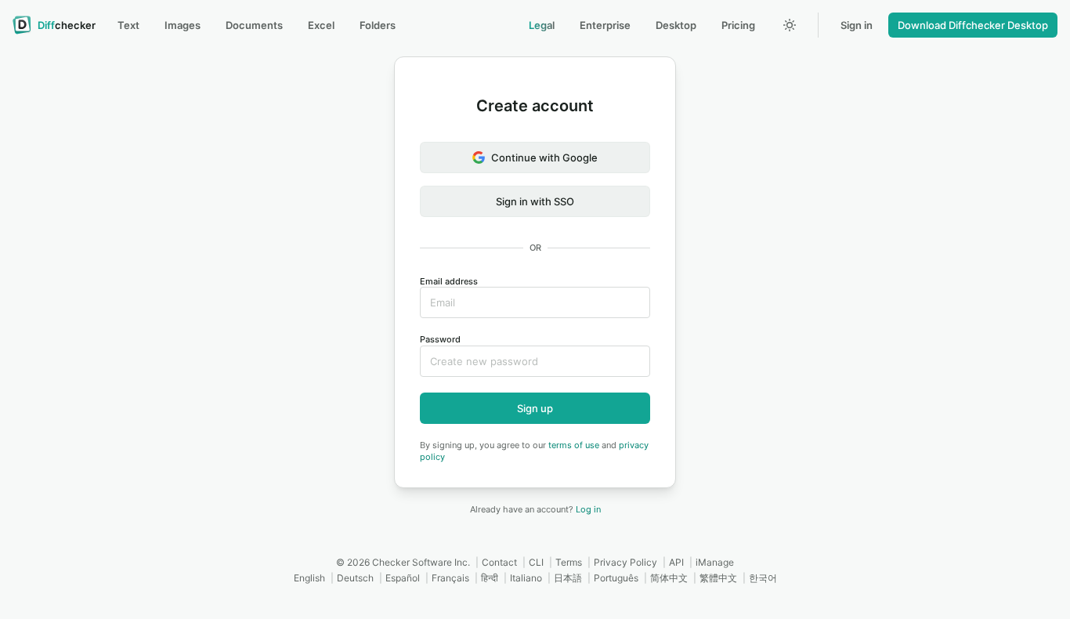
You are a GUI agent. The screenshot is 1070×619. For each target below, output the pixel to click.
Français (450, 578)
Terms (568, 562)
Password (440, 339)
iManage (715, 562)
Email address (449, 281)
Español (402, 578)
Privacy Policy (625, 562)
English (309, 578)
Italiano (526, 578)
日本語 (568, 578)
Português (616, 578)
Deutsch (355, 578)
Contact (499, 562)
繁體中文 (718, 578)
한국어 (763, 578)
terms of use (573, 445)
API (676, 562)
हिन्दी (489, 578)
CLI (536, 562)
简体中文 (669, 578)
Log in (588, 509)
